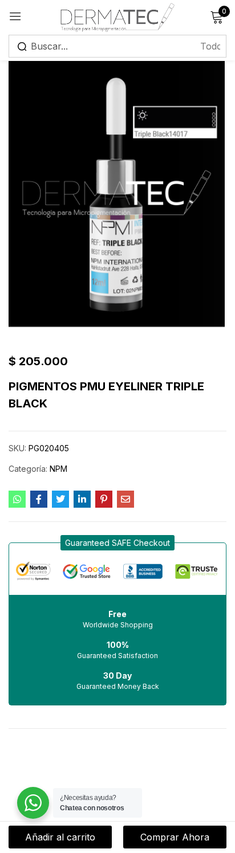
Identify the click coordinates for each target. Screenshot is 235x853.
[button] (117, 542)
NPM (58, 469)
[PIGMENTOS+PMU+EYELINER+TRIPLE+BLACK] (60, 499)
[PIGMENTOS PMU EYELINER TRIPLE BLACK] (17, 499)
